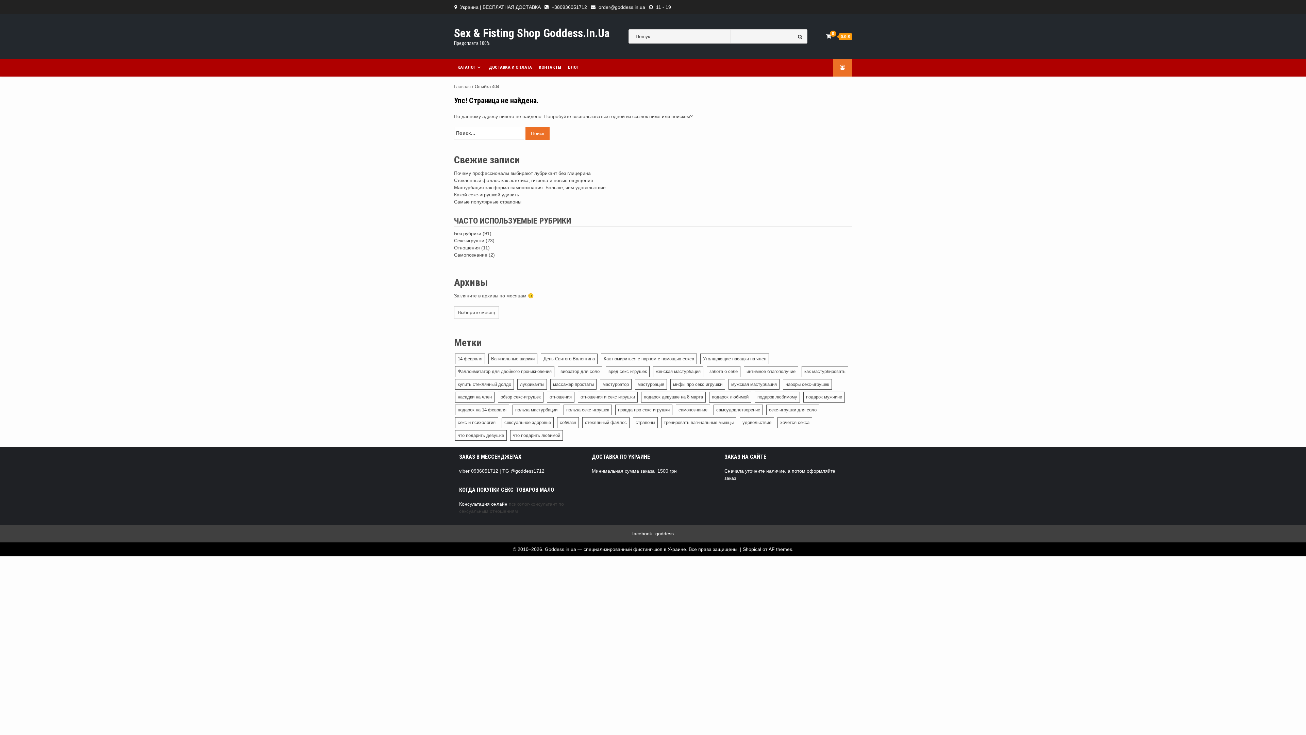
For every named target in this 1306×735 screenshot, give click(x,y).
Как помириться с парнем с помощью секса (649, 358)
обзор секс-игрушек (521, 396)
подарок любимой (730, 396)
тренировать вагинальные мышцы (699, 422)
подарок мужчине (824, 396)
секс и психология (477, 422)
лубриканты (532, 384)
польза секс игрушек (587, 409)
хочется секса (794, 422)
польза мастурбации (536, 409)
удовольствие (756, 422)
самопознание (693, 409)
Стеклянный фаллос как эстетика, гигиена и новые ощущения (523, 180)
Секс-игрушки (469, 240)
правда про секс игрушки (644, 409)
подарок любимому (777, 396)
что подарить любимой (536, 435)
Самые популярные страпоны (487, 202)
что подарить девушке (481, 435)
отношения (561, 396)
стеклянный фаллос (606, 422)
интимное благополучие (771, 371)
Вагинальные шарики (513, 358)
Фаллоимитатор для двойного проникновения (505, 371)
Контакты (550, 67)
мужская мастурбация (754, 384)
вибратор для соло (580, 371)
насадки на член (475, 396)
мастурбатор (616, 384)
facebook (642, 533)
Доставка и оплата (510, 67)
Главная (462, 86)
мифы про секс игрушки (697, 384)
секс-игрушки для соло (793, 409)
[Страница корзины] (828, 36)
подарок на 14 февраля (482, 409)
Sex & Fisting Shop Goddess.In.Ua (532, 33)
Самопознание (470, 255)
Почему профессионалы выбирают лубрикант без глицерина (522, 173)
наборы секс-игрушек (807, 384)
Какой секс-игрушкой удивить (486, 194)
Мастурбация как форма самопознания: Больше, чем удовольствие (530, 187)
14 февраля (470, 358)
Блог (573, 67)
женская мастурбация (678, 371)
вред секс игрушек (627, 371)
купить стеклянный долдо (484, 384)
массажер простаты (573, 384)
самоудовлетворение (738, 409)
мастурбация (651, 384)
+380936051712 (569, 7)
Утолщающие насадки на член (734, 358)
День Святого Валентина (569, 358)
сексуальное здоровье (527, 422)
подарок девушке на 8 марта (673, 396)
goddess (664, 533)
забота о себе (723, 371)
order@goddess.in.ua (622, 7)
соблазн (568, 422)
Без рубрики (467, 233)
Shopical (752, 549)
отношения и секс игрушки (608, 396)
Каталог (466, 67)
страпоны (645, 422)
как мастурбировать (824, 371)
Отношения (467, 247)
